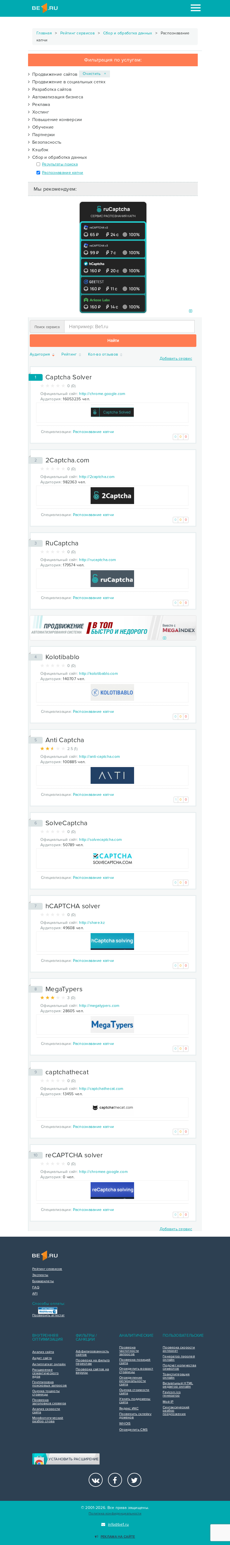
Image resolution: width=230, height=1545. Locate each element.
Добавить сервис (176, 358)
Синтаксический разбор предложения (176, 1411)
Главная (44, 33)
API (35, 1293)
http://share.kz (92, 922)
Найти (113, 340)
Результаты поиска (60, 164)
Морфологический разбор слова (47, 1419)
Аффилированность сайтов (92, 1353)
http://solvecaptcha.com (100, 839)
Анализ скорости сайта (46, 1410)
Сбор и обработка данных (127, 33)
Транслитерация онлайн (176, 1376)
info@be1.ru (118, 1524)
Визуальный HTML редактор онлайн (178, 1385)
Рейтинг (69, 354)
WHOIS (125, 1423)
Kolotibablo (62, 657)
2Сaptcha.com (67, 460)
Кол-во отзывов (103, 354)
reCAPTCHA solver (74, 1155)
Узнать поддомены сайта (135, 1400)
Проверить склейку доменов (135, 1415)
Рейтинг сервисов (77, 33)
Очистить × (94, 73)
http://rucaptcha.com (97, 559)
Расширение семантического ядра (45, 1373)
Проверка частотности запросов (129, 1351)
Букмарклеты (43, 1281)
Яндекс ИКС (129, 1408)
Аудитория (40, 354)
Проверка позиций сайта (135, 1361)
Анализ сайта (43, 1352)
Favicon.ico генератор (172, 1394)
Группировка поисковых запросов (49, 1384)
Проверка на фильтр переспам (93, 1362)
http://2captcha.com (96, 476)
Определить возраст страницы (136, 1370)
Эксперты (40, 1275)
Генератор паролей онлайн (179, 1358)
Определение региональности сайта (132, 1381)
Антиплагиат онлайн (49, 1364)
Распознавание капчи (62, 172)
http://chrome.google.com (102, 393)
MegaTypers (63, 989)
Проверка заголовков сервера (49, 1402)
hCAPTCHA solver (72, 906)
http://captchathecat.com (101, 1088)
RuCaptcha (62, 543)
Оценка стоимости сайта (134, 1391)
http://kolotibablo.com (98, 673)
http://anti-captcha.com (99, 756)
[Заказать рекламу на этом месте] (190, 311)
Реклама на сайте (118, 1537)
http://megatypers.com (99, 1005)
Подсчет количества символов (179, 1367)
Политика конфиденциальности (115, 1513)
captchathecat (67, 1072)
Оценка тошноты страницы (46, 1393)
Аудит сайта (42, 1358)
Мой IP (168, 1402)
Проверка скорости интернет (179, 1349)
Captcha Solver (68, 377)
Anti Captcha (64, 740)
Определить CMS (133, 1430)
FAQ (35, 1287)
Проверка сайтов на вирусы (92, 1371)
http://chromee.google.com (103, 1171)
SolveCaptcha (66, 823)
